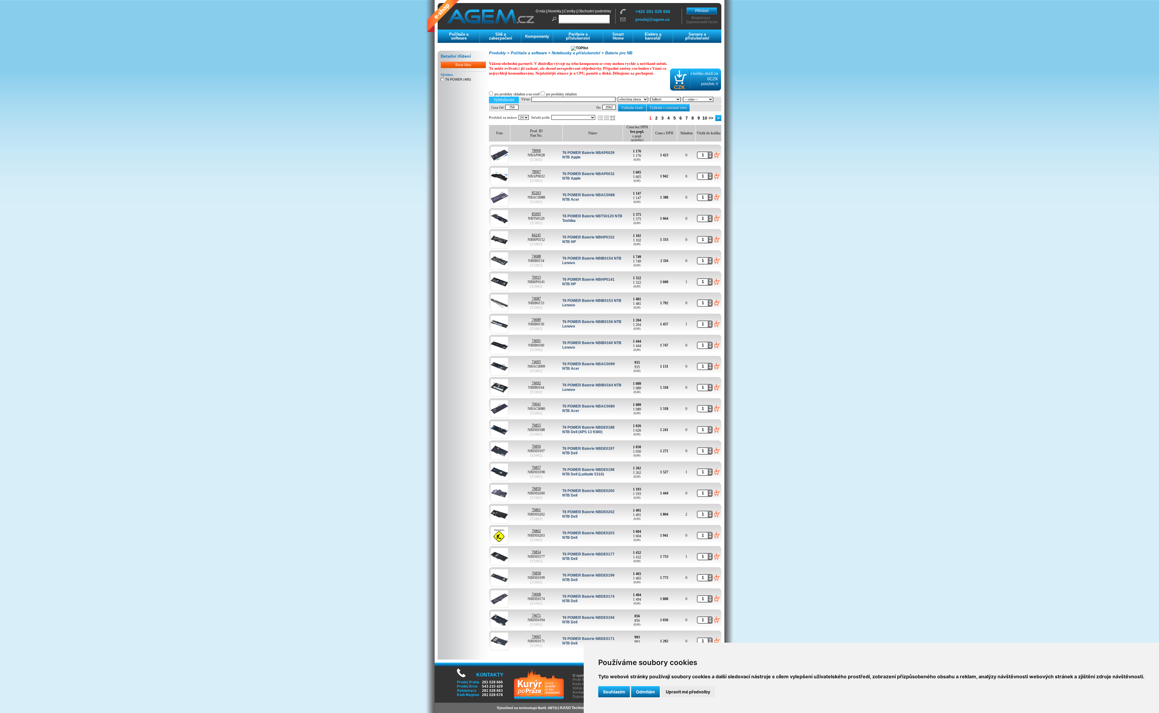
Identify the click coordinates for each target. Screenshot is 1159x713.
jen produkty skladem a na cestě (517, 94)
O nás (540, 11)
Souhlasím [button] (614, 691)
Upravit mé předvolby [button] (688, 691)
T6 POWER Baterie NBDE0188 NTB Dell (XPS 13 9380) (588, 429)
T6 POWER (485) (458, 79)
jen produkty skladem (561, 94)
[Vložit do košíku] (717, 155)
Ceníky (570, 11)
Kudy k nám (582, 684)
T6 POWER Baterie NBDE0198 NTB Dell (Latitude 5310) (588, 472)
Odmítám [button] (645, 691)
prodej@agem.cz (652, 19)
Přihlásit (701, 11)
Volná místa (582, 688)
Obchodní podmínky (594, 11)
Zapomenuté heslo (702, 22)
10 (704, 118)
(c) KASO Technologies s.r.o (578, 708)
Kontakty (580, 692)
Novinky (554, 11)
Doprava (580, 697)
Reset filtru (463, 65)
